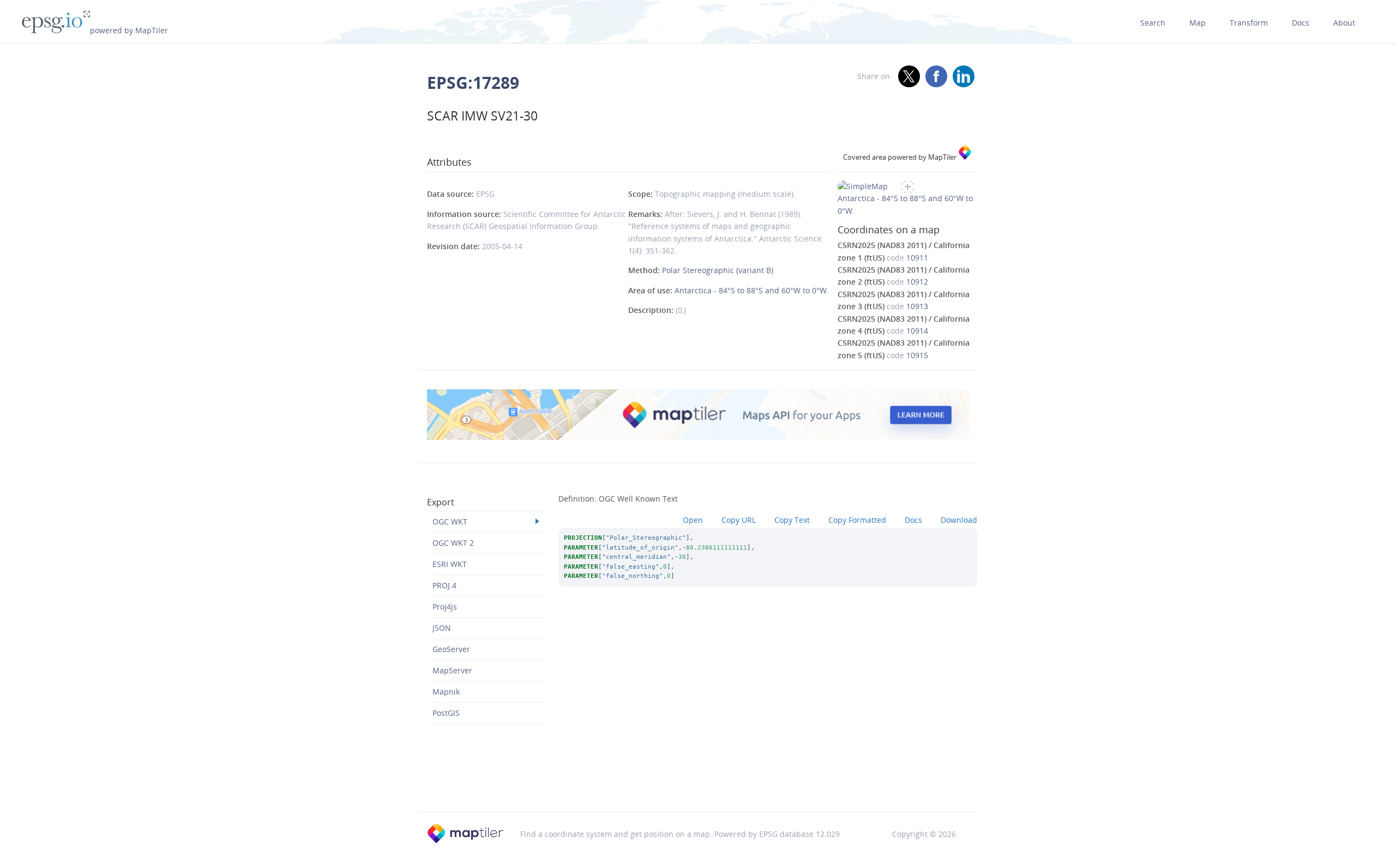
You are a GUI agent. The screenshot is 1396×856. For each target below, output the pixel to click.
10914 (917, 330)
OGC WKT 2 (453, 543)
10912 (917, 281)
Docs (1300, 22)
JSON (441, 628)
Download (959, 520)
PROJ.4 (444, 585)
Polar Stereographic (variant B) (717, 270)
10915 (917, 355)
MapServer (452, 670)
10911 (917, 257)
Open (693, 520)
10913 (917, 306)
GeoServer (451, 649)
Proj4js (444, 606)
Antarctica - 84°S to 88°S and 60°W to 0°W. (752, 290)
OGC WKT (449, 521)
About (1344, 22)
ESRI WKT (449, 564)
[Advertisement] (698, 784)
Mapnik (446, 691)
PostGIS (446, 713)
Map (1197, 22)
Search (1152, 22)
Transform (1249, 22)
